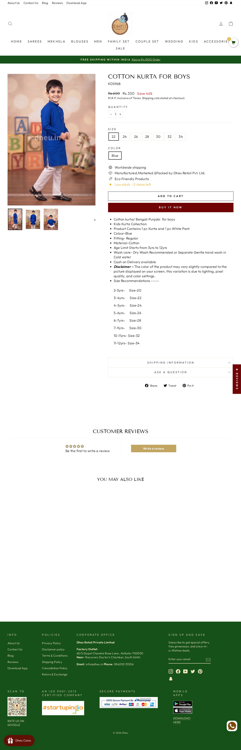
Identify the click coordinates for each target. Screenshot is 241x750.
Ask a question (170, 372)
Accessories (217, 41)
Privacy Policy (51, 643)
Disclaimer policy (53, 649)
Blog (45, 3)
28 (147, 136)
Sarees (35, 41)
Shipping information (170, 362)
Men (98, 41)
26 (136, 136)
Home (16, 41)
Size (112, 129)
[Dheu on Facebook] (178, 671)
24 (125, 136)
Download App (76, 3)
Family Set (119, 41)
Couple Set (147, 41)
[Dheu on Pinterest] (200, 671)
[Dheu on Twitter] (193, 671)
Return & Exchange (54, 674)
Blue (115, 155)
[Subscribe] (208, 659)
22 (114, 136)
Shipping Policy (52, 662)
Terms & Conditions (54, 655)
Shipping (148, 98)
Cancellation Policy (55, 668)
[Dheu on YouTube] (185, 671)
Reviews (57, 3)
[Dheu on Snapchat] (171, 679)
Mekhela (57, 41)
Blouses (79, 41)
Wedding (174, 41)
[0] (233, 42)
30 (158, 136)
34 (181, 136)
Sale (120, 48)
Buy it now (170, 207)
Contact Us (31, 3)
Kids (193, 41)
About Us (14, 3)
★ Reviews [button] (237, 379)
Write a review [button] (153, 448)
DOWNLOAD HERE (182, 720)
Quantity (118, 107)
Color (114, 148)
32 (170, 136)
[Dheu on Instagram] (171, 671)
